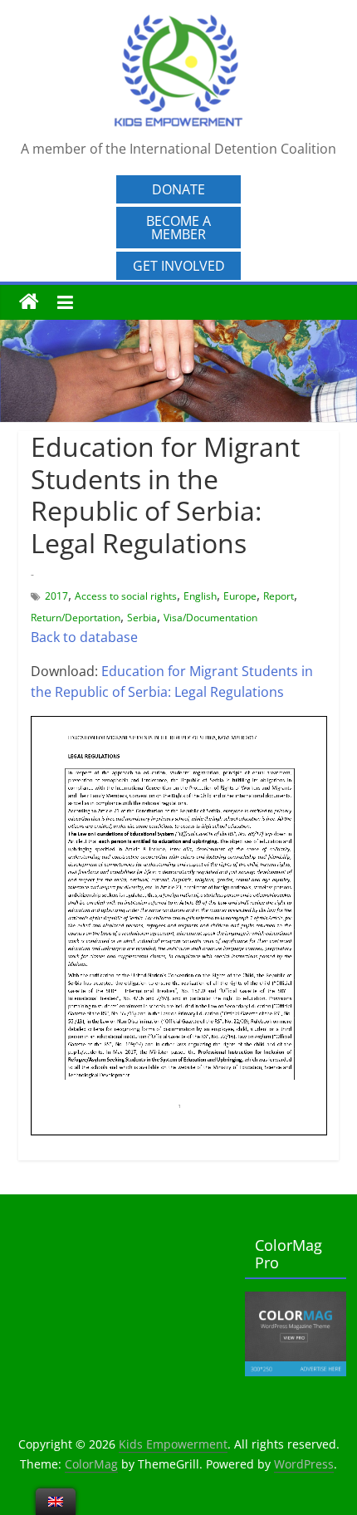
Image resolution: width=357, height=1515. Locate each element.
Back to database (84, 637)
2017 (56, 596)
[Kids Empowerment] (29, 302)
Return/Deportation (75, 617)
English (200, 596)
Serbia (142, 617)
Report (278, 596)
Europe (240, 596)
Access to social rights (126, 596)
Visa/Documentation (210, 617)
